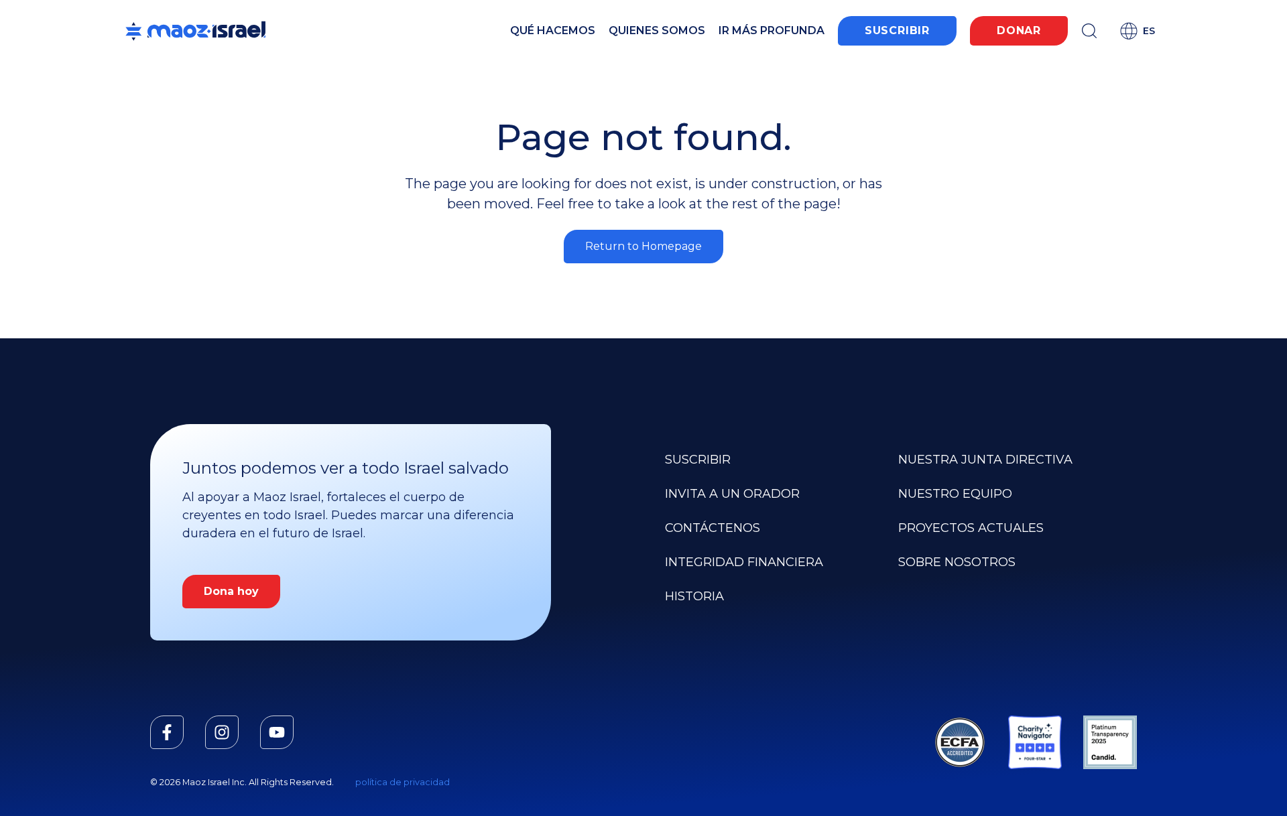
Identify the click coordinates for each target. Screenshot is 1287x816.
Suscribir (897, 30)
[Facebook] (167, 732)
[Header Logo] (195, 30)
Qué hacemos (552, 30)
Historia (694, 596)
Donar (1019, 30)
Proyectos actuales (971, 528)
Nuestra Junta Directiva (985, 459)
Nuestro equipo (955, 493)
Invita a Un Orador (732, 493)
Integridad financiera (744, 562)
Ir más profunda (771, 30)
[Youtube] (277, 732)
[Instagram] (222, 732)
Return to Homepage (643, 246)
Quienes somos (657, 30)
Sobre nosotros (957, 562)
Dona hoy (231, 591)
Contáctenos (712, 528)
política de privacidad (402, 782)
